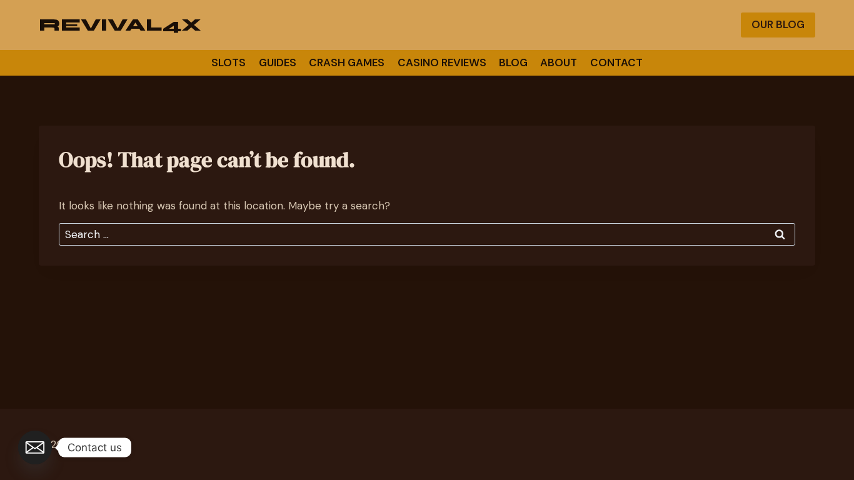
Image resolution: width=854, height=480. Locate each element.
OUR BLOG (778, 24)
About (558, 62)
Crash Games (346, 62)
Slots (228, 62)
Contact (616, 62)
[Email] (35, 447)
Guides (277, 62)
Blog (513, 62)
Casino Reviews (442, 62)
